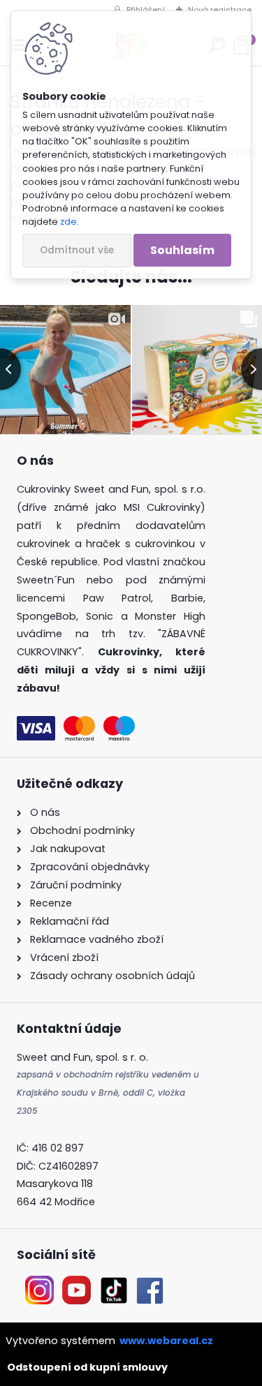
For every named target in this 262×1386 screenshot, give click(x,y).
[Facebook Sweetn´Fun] (147, 1284)
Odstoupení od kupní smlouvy (87, 1367)
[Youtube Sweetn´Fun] (76, 1284)
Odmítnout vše (77, 250)
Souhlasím (182, 250)
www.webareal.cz (166, 1341)
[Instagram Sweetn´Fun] (39, 1284)
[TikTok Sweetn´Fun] (114, 1284)
